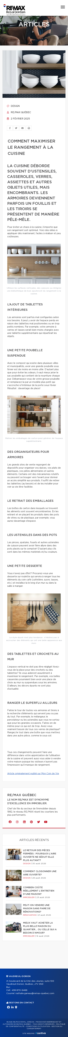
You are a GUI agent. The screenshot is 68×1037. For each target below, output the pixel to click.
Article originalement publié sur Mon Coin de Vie (33, 774)
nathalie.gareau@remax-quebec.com (34, 993)
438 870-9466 (19, 990)
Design (15, 106)
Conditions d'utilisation (38, 1026)
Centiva (41, 1033)
